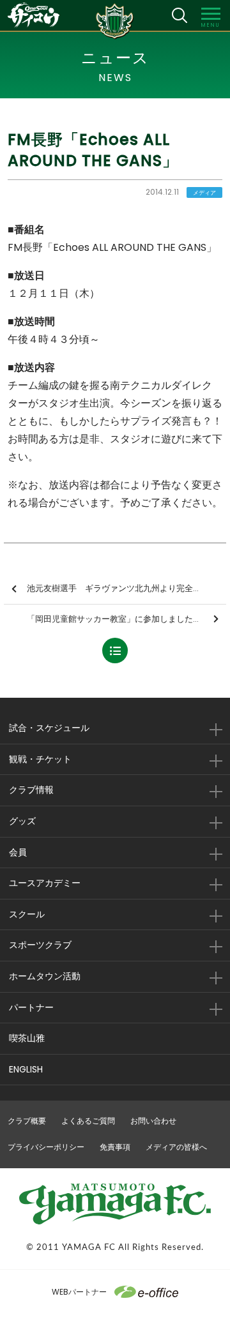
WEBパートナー (79, 1291)
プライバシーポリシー (46, 1146)
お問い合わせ (153, 1120)
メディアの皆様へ (176, 1146)
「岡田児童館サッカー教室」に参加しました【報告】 (126, 619)
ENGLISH (26, 1069)
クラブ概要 (27, 1120)
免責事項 (115, 1146)
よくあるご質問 (88, 1120)
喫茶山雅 (27, 1038)
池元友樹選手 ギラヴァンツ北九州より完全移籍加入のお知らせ (126, 588)
